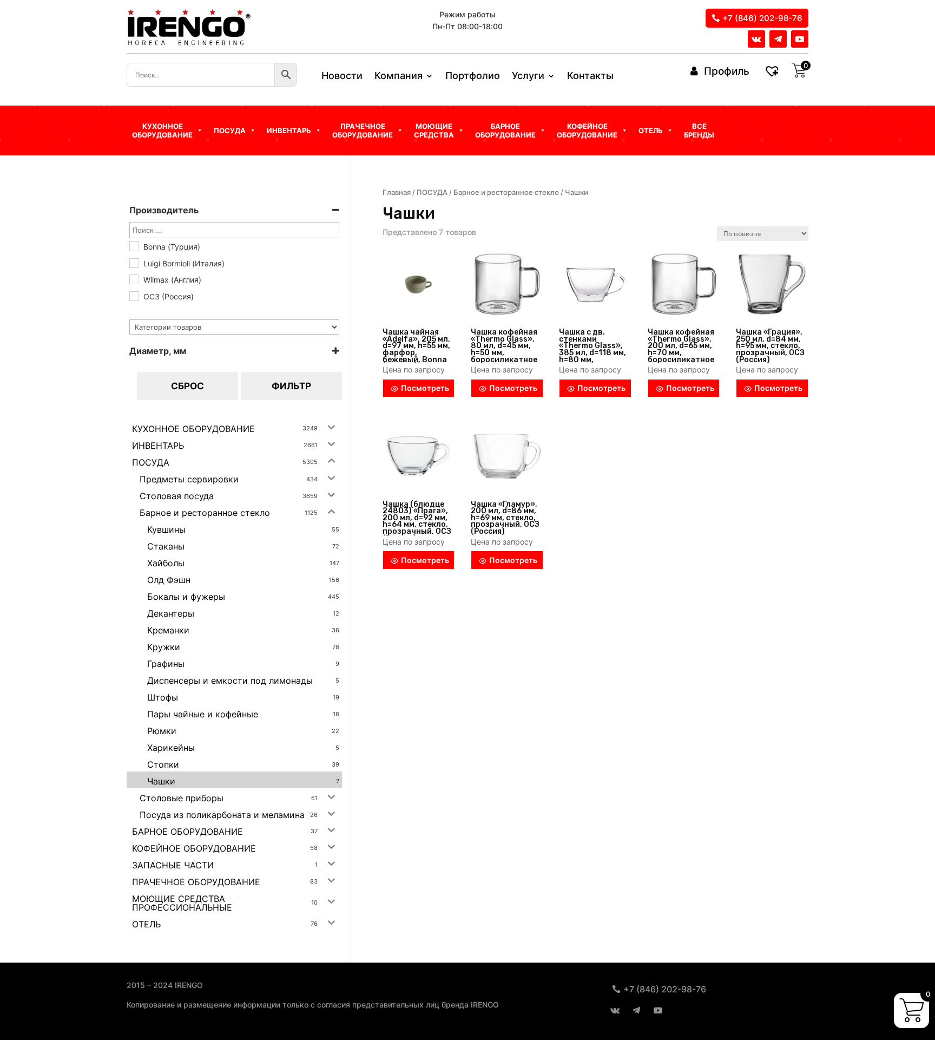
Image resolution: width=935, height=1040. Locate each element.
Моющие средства (434, 130)
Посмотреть (425, 388)
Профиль (726, 71)
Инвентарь (289, 130)
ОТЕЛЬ (650, 130)
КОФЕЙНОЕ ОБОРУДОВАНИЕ (587, 130)
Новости (342, 76)
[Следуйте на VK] (756, 39)
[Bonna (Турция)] (133, 245)
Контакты (590, 76)
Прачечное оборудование (362, 130)
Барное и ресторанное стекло (506, 192)
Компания (398, 76)
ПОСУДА (432, 192)
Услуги (528, 76)
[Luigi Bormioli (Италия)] (133, 262)
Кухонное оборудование (162, 130)
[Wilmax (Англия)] (133, 278)
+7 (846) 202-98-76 (762, 18)
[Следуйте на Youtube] (799, 39)
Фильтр (291, 386)
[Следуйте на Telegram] (778, 39)
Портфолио (472, 76)
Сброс (187, 386)
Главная (397, 192)
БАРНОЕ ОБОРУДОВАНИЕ (505, 130)
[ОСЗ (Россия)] (133, 295)
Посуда (230, 130)
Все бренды (699, 130)
